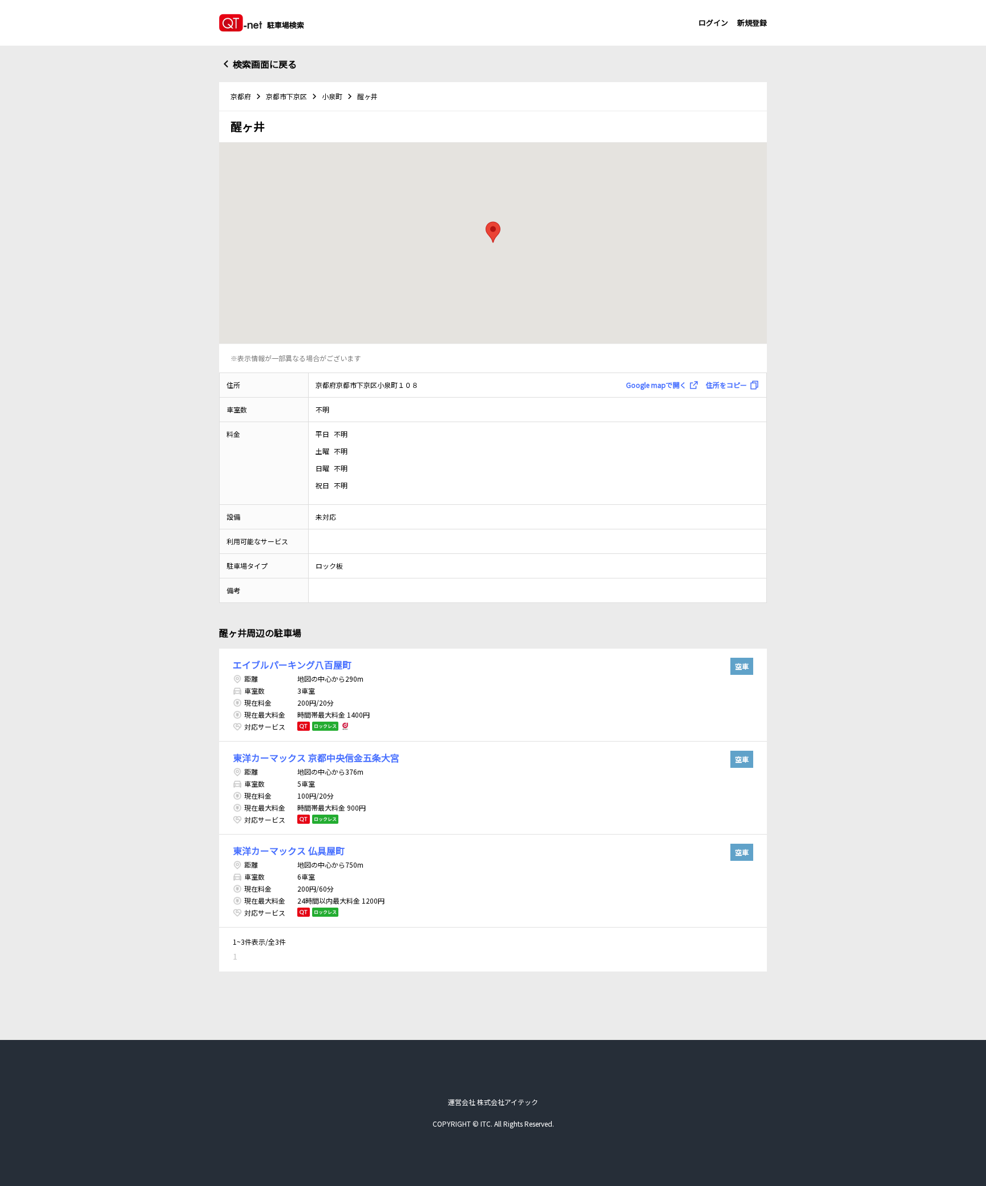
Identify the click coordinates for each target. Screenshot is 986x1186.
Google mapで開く (656, 385)
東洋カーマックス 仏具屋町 (289, 850)
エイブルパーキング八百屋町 (292, 664)
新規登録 (752, 22)
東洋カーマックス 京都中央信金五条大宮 (316, 757)
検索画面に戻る (265, 64)
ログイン (713, 22)
